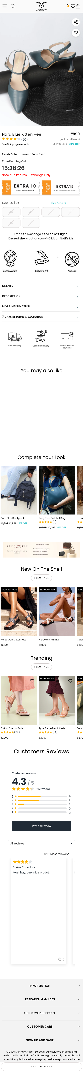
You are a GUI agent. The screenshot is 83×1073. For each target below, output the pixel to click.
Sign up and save (40, 1040)
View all (41, 578)
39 (70, 212)
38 (51, 212)
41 (30, 223)
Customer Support (40, 1013)
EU (11, 203)
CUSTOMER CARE (40, 1027)
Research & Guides (40, 999)
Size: (34, 203)
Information (40, 986)
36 (11, 212)
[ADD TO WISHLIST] (76, 33)
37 (31, 212)
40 (11, 223)
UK (17, 203)
